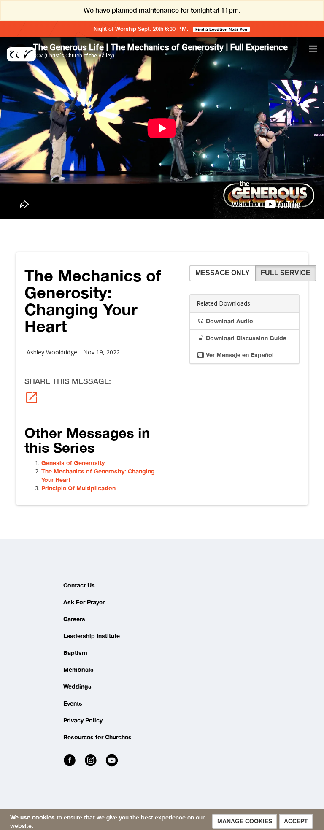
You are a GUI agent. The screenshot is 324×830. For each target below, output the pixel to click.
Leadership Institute (91, 635)
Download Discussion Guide (245, 337)
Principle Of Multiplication (78, 488)
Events (72, 703)
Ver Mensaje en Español (239, 354)
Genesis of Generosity (73, 462)
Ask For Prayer (84, 602)
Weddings (77, 686)
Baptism (75, 652)
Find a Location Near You (221, 29)
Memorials (78, 669)
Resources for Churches (97, 737)
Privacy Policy (83, 720)
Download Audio (228, 320)
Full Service (285, 272)
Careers (74, 618)
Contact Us (79, 585)
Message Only (222, 272)
